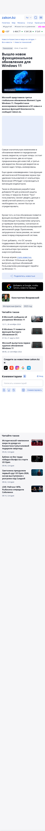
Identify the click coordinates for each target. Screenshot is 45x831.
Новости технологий (23, 42)
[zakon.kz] (9, 17)
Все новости (7, 42)
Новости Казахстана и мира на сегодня (18, 39)
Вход (41, 376)
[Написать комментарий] (22, 383)
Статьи (30, 23)
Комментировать (34, 390)
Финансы (21, 23)
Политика (6, 23)
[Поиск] (35, 17)
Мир (13, 23)
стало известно (24, 257)
